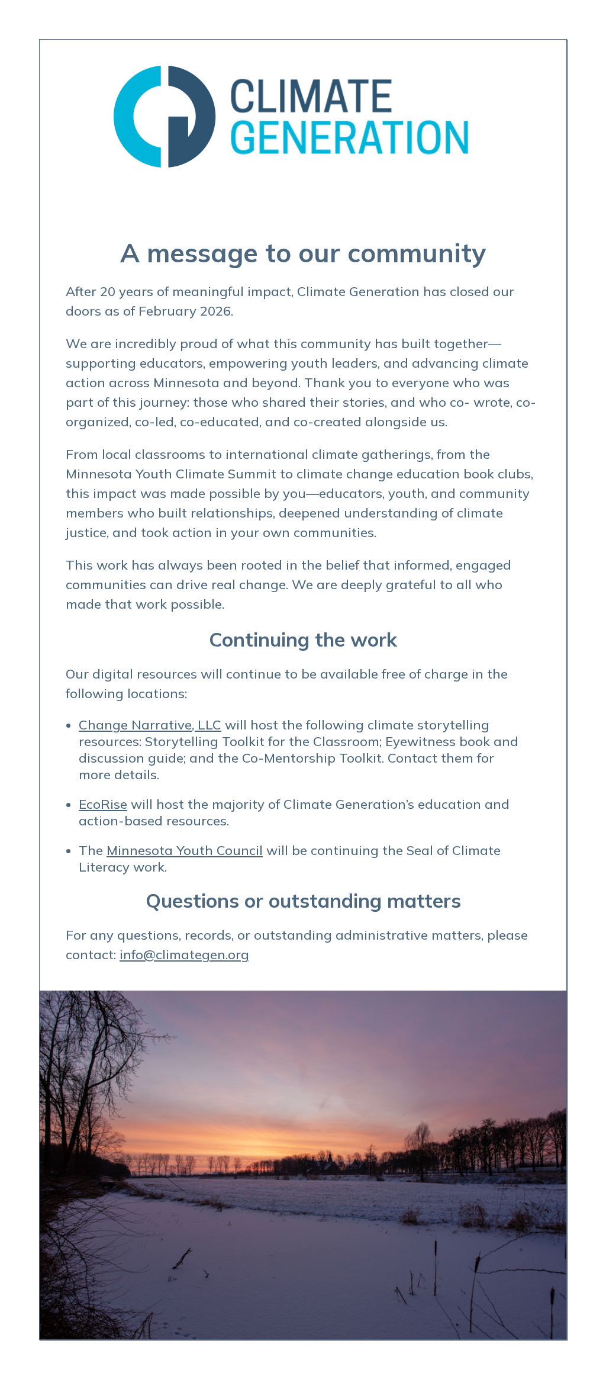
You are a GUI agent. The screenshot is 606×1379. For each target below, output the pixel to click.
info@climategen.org (184, 954)
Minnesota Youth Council (185, 850)
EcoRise (103, 804)
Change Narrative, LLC (150, 724)
